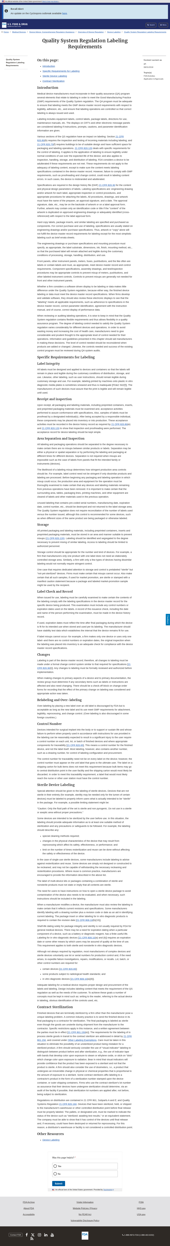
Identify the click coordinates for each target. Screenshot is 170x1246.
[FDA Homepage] (14, 25)
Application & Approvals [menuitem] (153, 79)
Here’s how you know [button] (50, 1)
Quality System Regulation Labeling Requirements (15, 62)
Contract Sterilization (53, 81)
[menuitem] (154, 64)
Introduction (48, 66)
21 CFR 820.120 (83, 148)
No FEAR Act (85, 1214)
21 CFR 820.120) (55, 538)
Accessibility (29, 1214)
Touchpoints (107, 1190)
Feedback (168, 619)
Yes (59, 1166)
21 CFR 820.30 (107, 185)
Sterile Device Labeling (54, 76)
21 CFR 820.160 (68, 1104)
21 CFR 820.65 (75, 745)
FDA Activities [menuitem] (149, 76)
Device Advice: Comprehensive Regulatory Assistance (52, 32)
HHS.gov (141, 1208)
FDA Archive (29, 1202)
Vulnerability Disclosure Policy (85, 1220)
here (64, 13)
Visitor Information (85, 1202)
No (59, 1173)
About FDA (29, 1208)
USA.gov (141, 1214)
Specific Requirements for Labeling (61, 71)
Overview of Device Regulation (91, 32)
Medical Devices (19, 32)
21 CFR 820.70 (45, 144)
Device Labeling (114, 32)
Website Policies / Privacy (85, 1208)
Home (6, 32)
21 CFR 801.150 (76, 1032)
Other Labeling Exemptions (82, 1040)
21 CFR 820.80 (119, 424)
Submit (58, 1183)
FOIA (141, 1202)
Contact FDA (15, 1235)
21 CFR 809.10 (84, 920)
